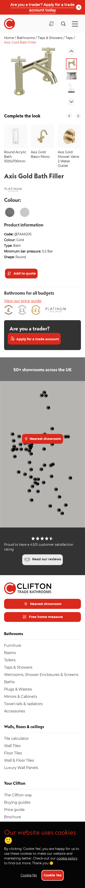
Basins (10, 652)
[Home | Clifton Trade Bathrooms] (9, 24)
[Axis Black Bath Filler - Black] (9, 212)
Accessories (14, 711)
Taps (70, 38)
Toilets (10, 659)
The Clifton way (18, 794)
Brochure (12, 816)
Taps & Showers (50, 38)
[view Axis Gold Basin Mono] (42, 136)
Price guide (14, 809)
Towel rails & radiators (23, 703)
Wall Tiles (12, 745)
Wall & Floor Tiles (19, 760)
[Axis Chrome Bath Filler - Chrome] (24, 212)
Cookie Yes (52, 875)
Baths (9, 681)
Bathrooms (26, 38)
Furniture (12, 645)
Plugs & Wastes (18, 689)
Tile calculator (16, 738)
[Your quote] (51, 24)
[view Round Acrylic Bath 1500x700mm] (16, 136)
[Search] (63, 24)
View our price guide (22, 300)
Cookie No (29, 875)
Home (9, 38)
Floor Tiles (13, 752)
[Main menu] (75, 24)
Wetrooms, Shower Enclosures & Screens (41, 674)
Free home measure (45, 617)
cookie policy (67, 858)
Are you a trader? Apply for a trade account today (42, 7)
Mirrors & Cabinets (20, 696)
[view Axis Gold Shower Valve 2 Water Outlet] (69, 136)
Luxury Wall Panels (21, 767)
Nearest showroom (45, 438)
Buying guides (17, 802)
